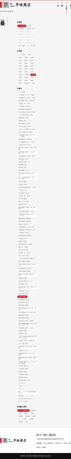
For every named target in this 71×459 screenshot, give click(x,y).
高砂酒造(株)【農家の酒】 (25, 109)
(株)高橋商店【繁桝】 (23, 318)
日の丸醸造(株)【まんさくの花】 (26, 142)
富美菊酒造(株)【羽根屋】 (25, 235)
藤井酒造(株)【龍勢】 (23, 294)
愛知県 (32, 69)
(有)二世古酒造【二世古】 (25, 126)
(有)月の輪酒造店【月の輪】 (25, 132)
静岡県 (26, 69)
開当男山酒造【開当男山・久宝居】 (27, 187)
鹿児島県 (26, 83)
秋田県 (32, 57)
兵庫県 (26, 71)
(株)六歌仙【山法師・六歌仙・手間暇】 (27, 148)
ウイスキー (21, 40)
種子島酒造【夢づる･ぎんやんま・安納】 (27, 354)
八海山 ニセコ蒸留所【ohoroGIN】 (27, 129)
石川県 (20, 66)
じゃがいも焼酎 (22, 419)
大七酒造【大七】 (22, 190)
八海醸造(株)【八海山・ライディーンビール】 (27, 215)
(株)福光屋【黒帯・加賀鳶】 (25, 244)
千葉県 (20, 63)
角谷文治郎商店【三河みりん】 (26, 398)
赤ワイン (29, 31)
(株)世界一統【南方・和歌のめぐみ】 (26, 275)
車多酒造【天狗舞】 (23, 250)
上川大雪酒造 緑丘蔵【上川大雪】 (27, 112)
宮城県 (26, 57)
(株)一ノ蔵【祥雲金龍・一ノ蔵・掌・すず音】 (26, 178)
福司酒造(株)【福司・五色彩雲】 (26, 100)
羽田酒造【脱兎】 (22, 278)
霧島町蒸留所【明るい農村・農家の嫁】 (27, 358)
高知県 (26, 80)
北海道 (29, 54)
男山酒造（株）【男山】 (24, 103)
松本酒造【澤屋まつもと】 (25, 281)
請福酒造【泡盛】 (22, 371)
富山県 (32, 63)
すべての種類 (21, 26)
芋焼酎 (20, 413)
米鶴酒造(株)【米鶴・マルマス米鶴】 (26, 152)
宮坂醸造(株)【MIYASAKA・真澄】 (27, 230)
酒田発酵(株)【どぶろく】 (25, 170)
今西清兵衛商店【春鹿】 (24, 271)
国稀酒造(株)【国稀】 (23, 118)
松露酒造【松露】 (22, 331)
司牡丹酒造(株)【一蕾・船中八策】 (27, 312)
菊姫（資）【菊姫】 (23, 247)
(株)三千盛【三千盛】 (23, 255)
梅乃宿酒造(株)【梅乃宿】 (25, 268)
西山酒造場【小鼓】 (23, 284)
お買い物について (66, 8)
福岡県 (32, 80)
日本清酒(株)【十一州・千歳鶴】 (26, 95)
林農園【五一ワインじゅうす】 (26, 396)
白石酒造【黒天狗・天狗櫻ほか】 (26, 340)
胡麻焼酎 (20, 416)
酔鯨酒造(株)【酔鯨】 (23, 305)
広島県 (26, 77)
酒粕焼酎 (27, 416)
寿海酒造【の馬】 (22, 333)
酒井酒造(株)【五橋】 (23, 299)
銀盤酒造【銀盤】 (22, 241)
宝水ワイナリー (22, 389)
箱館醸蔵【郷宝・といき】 (25, 120)
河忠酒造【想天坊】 (23, 224)
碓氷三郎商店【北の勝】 (24, 123)
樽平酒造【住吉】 (22, 167)
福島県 (26, 60)
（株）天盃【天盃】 (23, 343)
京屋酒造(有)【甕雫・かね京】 (26, 328)
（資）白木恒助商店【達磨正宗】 (26, 258)
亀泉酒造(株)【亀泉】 (23, 315)
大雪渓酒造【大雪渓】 (24, 232)
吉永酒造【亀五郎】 (23, 366)
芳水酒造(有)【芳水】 (23, 302)
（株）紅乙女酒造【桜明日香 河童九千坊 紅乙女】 (27, 337)
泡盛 (26, 422)
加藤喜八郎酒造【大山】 (24, 162)
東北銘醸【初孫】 (22, 164)
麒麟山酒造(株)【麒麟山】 (25, 218)
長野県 (32, 66)
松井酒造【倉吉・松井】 (24, 380)
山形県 (20, 60)
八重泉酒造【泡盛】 (23, 374)
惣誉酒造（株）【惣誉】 (24, 196)
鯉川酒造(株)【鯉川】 (23, 159)
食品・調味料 (21, 45)
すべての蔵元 (21, 92)
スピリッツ (29, 40)
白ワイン (20, 34)
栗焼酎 (34, 416)
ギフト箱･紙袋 (31, 45)
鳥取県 (27, 74)
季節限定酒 (21, 28)
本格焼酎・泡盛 (30, 28)
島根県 (33, 74)
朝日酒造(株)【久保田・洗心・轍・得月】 (27, 208)
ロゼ (26, 34)
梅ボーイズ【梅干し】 (24, 401)
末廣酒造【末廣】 (22, 184)
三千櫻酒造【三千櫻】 (24, 106)
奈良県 (32, 71)
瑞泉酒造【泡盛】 (22, 377)
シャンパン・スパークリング (25, 37)
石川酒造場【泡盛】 (23, 369)
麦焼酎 (26, 413)
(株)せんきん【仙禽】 (23, 201)
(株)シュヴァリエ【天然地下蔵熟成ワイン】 (27, 392)
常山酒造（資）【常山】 (24, 252)
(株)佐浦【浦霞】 (22, 181)
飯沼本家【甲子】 (22, 204)
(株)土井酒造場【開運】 (24, 261)
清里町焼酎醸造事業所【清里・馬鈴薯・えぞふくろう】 (27, 324)
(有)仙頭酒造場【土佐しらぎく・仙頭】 (27, 309)
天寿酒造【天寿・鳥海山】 (25, 145)
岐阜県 (20, 69)
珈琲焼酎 (20, 422)
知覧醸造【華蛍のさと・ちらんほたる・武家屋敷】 (27, 362)
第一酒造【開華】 (22, 198)
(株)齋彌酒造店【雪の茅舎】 (25, 139)
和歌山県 (20, 74)
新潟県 (26, 63)
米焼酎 (32, 413)
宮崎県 (20, 83)
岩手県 (20, 57)
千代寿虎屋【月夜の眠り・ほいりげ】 (26, 174)
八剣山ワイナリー (22, 386)
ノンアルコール (28, 43)
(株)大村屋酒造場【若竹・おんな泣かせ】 (27, 265)
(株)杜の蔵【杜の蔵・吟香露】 (26, 321)
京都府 (20, 71)
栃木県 (32, 60)
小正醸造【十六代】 (23, 350)
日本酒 (29, 26)
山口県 (32, 77)
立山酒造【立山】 (22, 238)
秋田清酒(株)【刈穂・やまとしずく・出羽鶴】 (26, 135)
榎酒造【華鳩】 (22, 296)
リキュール (21, 31)
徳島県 (20, 80)
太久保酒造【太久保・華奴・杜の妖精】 (27, 347)
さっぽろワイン (22, 383)
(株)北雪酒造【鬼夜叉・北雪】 (26, 211)
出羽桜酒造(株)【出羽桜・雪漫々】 (27, 156)
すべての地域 (21, 54)
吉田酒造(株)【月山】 (23, 291)
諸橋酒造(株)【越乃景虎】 (25, 221)
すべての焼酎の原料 (23, 410)
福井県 (26, 66)
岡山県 (20, 77)
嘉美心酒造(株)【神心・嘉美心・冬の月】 (27, 287)
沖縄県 (33, 83)
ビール (20, 43)
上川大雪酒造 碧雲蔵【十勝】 (25, 115)
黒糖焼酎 (33, 410)
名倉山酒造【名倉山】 (24, 193)
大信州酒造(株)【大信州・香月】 (26, 227)
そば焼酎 (31, 419)
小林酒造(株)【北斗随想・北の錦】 (27, 98)
